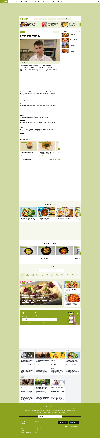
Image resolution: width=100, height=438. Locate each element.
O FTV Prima (23, 421)
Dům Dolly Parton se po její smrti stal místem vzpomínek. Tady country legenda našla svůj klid (57, 398)
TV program (46, 408)
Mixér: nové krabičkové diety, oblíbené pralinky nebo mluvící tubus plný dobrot (71, 366)
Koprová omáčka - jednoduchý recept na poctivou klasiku (72, 24)
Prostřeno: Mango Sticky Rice (27, 257)
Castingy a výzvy (37, 425)
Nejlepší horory (40, 408)
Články (22, 1)
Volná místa (23, 423)
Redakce (36, 432)
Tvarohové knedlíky (47, 412)
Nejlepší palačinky (55, 412)
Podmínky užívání (24, 428)
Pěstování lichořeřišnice (70, 410)
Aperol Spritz (72, 45)
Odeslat (53, 319)
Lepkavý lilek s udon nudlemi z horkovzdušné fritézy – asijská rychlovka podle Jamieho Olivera (28, 219)
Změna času (52, 408)
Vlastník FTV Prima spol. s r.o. (26, 432)
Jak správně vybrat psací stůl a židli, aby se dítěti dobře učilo (56, 387)
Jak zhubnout (25, 408)
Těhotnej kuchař (56, 1)
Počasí (60, 408)
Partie (57, 408)
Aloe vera (63, 410)
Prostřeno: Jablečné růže (27, 152)
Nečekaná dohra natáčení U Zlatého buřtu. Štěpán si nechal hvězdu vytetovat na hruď (41, 371)
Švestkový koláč (62, 412)
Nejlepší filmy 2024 (33, 408)
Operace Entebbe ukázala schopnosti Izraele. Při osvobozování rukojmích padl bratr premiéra (57, 366)
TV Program (27, 1)
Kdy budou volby (66, 408)
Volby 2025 (42, 410)
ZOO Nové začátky (73, 408)
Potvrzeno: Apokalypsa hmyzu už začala (57, 360)
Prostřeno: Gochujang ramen (63, 257)
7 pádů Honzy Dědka (35, 410)
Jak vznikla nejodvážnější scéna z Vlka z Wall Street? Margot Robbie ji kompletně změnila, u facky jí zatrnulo (27, 399)
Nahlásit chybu (23, 434)
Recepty (18, 1)
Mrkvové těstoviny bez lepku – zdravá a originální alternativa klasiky (71, 304)
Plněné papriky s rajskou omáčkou (75, 51)
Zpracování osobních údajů (39, 428)
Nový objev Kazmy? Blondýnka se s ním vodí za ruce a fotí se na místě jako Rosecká (42, 398)
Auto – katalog (27, 410)
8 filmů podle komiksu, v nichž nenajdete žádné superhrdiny (26, 392)
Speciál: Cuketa (48, 1)
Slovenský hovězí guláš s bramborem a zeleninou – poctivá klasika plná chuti (45, 219)
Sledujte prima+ (64, 1)
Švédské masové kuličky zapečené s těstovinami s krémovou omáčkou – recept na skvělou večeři (36, 298)
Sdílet (57, 32)
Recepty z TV (41, 1)
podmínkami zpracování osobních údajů (38, 322)
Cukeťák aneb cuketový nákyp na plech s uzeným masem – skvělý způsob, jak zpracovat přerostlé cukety (32, 26)
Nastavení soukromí (38, 434)
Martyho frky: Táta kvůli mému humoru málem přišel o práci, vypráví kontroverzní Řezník (41, 387)
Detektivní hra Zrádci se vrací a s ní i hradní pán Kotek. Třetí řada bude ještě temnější (42, 360)
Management (37, 421)
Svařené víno (48, 410)
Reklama (22, 425)
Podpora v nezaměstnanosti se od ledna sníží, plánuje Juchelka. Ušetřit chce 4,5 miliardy (27, 371)
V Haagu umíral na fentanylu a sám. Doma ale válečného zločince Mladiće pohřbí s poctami (27, 360)
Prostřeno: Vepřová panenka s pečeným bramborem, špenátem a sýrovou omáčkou (46, 153)
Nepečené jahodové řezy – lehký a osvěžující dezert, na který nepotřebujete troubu (53, 25)
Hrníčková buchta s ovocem (74, 40)
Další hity (77, 31)
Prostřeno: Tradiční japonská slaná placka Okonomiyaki (46, 257)
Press (36, 423)
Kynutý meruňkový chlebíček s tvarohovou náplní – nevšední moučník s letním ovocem (64, 219)
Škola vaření (34, 1)
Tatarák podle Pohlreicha (56, 410)
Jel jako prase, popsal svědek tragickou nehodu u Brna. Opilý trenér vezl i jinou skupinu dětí (26, 366)
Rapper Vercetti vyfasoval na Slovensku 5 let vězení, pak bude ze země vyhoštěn (42, 393)
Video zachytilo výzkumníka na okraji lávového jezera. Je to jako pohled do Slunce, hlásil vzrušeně (57, 371)
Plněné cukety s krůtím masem (74, 35)
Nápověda (36, 430)
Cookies (22, 430)
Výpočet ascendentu (38, 412)
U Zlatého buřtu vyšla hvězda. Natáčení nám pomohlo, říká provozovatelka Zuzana (41, 366)
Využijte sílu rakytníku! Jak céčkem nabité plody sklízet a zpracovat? (57, 392)
